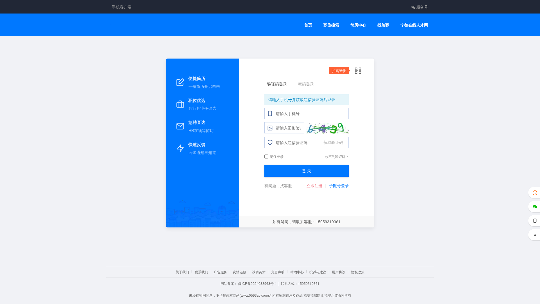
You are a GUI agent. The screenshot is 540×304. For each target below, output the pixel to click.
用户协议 (338, 271)
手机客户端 (122, 7)
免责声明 (278, 271)
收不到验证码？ (337, 156)
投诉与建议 (317, 271)
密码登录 (306, 84)
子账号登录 (339, 185)
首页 (308, 25)
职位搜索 (331, 25)
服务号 (422, 7)
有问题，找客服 (278, 185)
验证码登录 (277, 84)
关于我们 (182, 271)
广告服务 (220, 271)
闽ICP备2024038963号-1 (257, 283)
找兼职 (383, 25)
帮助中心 (297, 271)
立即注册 (314, 185)
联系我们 (201, 271)
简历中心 (358, 25)
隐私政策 (357, 271)
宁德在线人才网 (414, 25)
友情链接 (239, 271)
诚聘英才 (259, 271)
